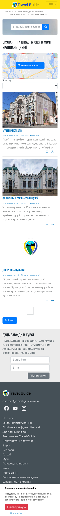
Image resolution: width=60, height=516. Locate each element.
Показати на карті (30, 65)
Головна (9, 11)
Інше (5, 468)
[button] (38, 14)
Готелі (6, 454)
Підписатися (38, 375)
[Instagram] (24, 408)
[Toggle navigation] (51, 4)
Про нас (8, 418)
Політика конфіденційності (21, 427)
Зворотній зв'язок (14, 431)
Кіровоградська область (31, 11)
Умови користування (17, 422)
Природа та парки (15, 463)
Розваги (8, 450)
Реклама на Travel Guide (18, 436)
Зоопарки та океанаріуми (20, 477)
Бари (6, 445)
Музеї (6, 459)
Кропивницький (18, 14)
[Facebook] (6, 408)
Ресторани (10, 472)
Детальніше (16, 513)
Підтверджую (16, 507)
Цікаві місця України (16, 481)
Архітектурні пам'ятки (17, 440)
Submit (10, 320)
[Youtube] (15, 408)
